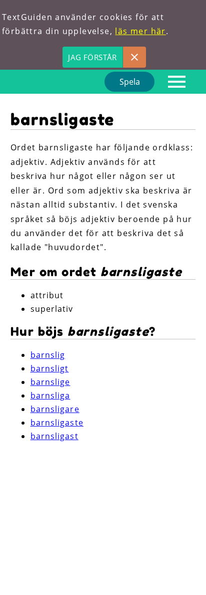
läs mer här (140, 31)
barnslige (50, 381)
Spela (130, 81)
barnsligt (49, 368)
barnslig (48, 354)
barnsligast (54, 436)
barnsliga (50, 395)
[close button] (134, 57)
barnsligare (55, 409)
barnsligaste (57, 422)
